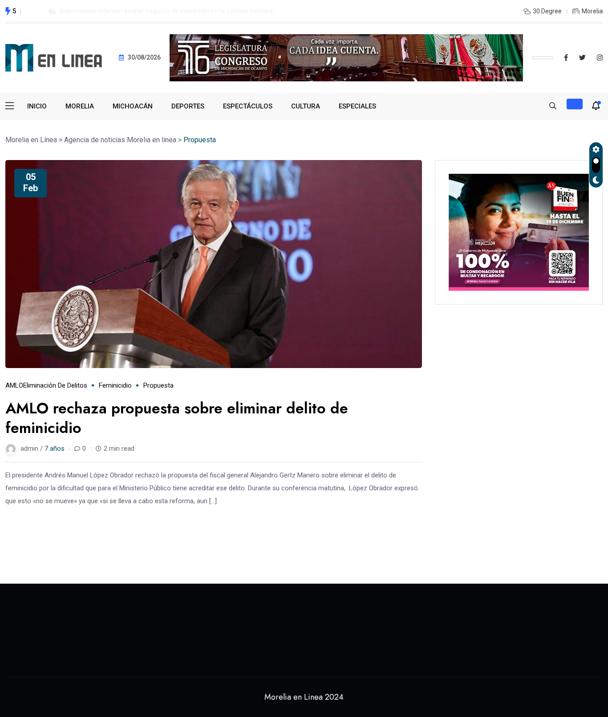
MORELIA (79, 106)
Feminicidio (115, 385)
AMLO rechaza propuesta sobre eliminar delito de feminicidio (176, 418)
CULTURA (305, 106)
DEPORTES (187, 106)
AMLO (14, 385)
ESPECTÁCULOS (247, 106)
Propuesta (158, 385)
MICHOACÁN (133, 106)
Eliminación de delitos (55, 385)
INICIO (37, 106)
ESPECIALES (357, 106)
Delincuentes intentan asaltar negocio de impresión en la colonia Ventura (166, 11)
